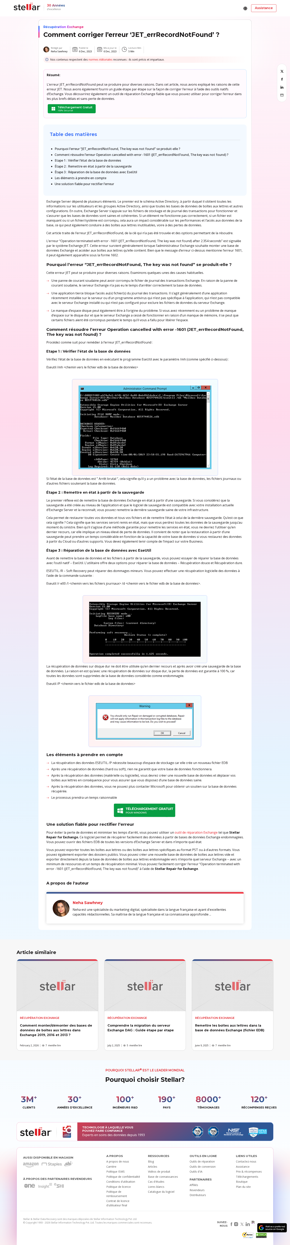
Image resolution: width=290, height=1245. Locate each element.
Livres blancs (156, 1187)
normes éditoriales (100, 59)
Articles (152, 1166)
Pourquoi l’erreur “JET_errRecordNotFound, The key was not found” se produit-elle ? (117, 149)
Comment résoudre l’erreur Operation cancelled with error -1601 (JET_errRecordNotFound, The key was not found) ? (141, 155)
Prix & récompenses (249, 1171)
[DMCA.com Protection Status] (261, 1236)
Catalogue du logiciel (161, 1192)
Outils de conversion (203, 1166)
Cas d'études (156, 1181)
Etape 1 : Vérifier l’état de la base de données (88, 160)
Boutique (242, 1181)
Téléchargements (247, 1177)
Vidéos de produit (159, 1171)
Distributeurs (198, 1195)
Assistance (243, 1166)
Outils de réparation (202, 1161)
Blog (151, 1161)
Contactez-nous (246, 1161)
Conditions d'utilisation (120, 1181)
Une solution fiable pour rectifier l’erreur (84, 184)
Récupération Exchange (63, 27)
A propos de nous (117, 1161)
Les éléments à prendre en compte (80, 178)
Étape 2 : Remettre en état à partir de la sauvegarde (93, 166)
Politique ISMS (115, 1171)
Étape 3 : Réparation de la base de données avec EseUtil (96, 172)
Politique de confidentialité (123, 1177)
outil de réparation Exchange (196, 832)
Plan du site (243, 1187)
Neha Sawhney (59, 51)
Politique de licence (118, 1187)
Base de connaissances (163, 1177)
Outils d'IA (196, 1171)
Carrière (111, 1166)
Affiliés (194, 1185)
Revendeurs (197, 1190)
